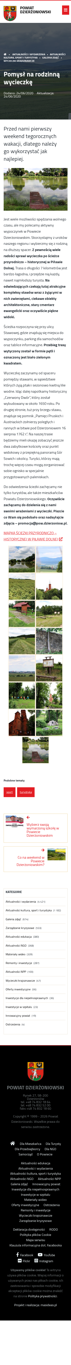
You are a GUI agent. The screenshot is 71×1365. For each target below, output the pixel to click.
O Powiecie (44, 1154)
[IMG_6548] (22, 641)
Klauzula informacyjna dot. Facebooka (35, 1245)
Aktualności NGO (16, 945)
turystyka (26, 792)
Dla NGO (50, 1149)
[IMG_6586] (49, 613)
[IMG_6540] (22, 586)
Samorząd (26, 1154)
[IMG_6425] (35, 750)
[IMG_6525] (22, 668)
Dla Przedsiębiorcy (27, 1149)
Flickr (26, 1261)
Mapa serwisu (35, 1240)
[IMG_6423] (22, 559)
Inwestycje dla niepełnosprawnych (27, 998)
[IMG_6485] (22, 695)
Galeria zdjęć (50, 57)
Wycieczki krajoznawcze (19, 60)
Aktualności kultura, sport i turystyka (35, 56)
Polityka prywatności (42, 1296)
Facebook (26, 1255)
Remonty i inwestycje (19, 963)
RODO (53, 1229)
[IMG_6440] (49, 641)
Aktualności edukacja (19, 936)
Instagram (46, 1261)
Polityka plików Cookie (35, 1234)
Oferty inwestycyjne (18, 989)
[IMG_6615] (22, 613)
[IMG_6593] (49, 559)
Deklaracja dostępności (29, 1229)
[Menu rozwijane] (65, 10)
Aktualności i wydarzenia (28, 54)
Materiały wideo (15, 954)
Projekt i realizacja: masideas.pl (35, 1305)
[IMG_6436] (49, 722)
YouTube (49, 1255)
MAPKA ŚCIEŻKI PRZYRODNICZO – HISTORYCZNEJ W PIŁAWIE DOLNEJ (31, 536)
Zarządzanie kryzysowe (20, 927)
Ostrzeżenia (13, 1024)
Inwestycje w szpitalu (19, 1006)
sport (9, 792)
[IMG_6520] (49, 668)
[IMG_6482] (49, 695)
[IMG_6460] (22, 722)
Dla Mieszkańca (30, 1143)
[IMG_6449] (49, 586)
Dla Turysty (53, 1143)
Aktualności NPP (16, 971)
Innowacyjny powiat (18, 1015)
